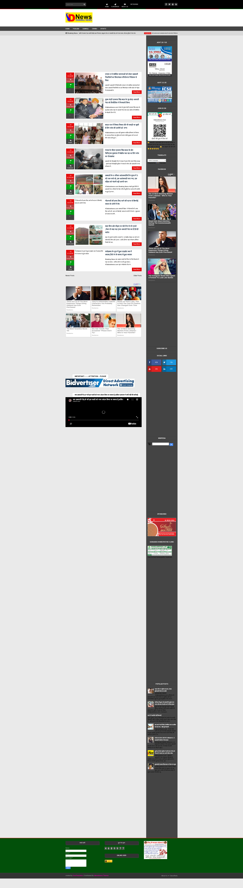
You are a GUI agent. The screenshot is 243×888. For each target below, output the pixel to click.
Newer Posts (69, 275)
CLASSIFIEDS (115, 6)
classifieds (174, 876)
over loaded (70, 244)
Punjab (76, 29)
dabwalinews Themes (101, 875)
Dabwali (86, 29)
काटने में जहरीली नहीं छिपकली (154, 715)
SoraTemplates (78, 875)
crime (70, 193)
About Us (125, 6)
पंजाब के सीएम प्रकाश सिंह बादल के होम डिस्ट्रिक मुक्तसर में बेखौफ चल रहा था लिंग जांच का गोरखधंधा (122, 153)
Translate (163, 163)
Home (107, 6)
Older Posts (138, 275)
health (70, 142)
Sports (103, 29)
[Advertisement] (143, 17)
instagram (134, 4)
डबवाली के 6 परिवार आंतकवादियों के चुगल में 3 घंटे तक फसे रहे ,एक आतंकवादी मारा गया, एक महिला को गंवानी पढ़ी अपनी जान (121, 178)
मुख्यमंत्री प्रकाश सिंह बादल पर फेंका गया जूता (165, 764)
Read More (136, 92)
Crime (94, 29)
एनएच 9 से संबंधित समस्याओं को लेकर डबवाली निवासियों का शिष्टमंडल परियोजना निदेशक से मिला (121, 77)
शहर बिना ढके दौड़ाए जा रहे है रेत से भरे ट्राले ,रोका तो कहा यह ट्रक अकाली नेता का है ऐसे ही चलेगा (121, 229)
